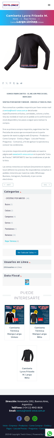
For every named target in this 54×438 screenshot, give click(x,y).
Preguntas (33, 428)
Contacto (43, 428)
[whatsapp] (34, 418)
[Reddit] (21, 83)
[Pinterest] (10, 83)
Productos (23, 425)
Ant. (9, 185)
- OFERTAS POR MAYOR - (15, 198)
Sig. (45, 185)
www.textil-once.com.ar (23, 154)
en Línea (13, 267)
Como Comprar (36, 425)
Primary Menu (49, 5)
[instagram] (27, 418)
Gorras (7, 222)
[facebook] (19, 418)
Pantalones (9, 229)
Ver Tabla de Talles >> (27, 252)
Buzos (7, 204)
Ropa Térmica (10, 241)
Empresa (13, 425)
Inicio (5, 425)
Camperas (9, 216)
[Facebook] (3, 83)
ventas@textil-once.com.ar (16, 110)
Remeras (8, 235)
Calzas (8, 210)
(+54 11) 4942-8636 (33, 407)
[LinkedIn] (18, 83)
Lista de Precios (20, 428)
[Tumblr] (14, 83)
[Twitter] (7, 83)
